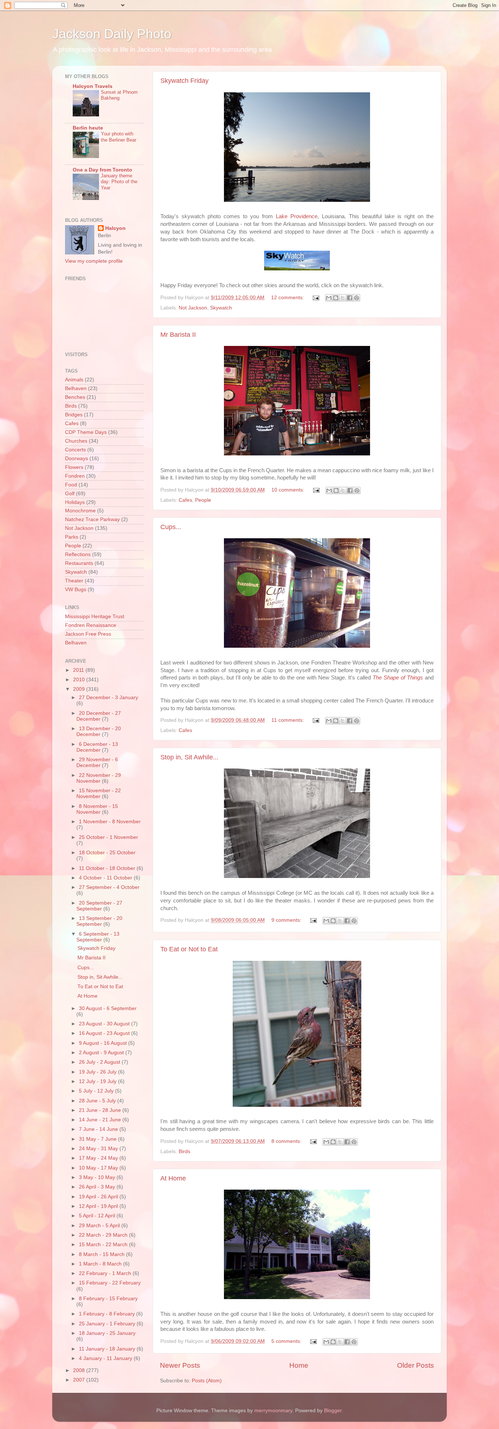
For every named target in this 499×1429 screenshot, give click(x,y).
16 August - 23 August (105, 1033)
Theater (74, 580)
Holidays (75, 502)
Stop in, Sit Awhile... (189, 757)
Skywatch (221, 308)
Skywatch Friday (184, 80)
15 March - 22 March (104, 1244)
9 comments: (287, 920)
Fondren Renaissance (90, 625)
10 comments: (288, 490)
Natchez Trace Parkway (92, 519)
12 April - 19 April (99, 1206)
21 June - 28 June (100, 1110)
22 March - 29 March (104, 1235)
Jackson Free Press (88, 634)
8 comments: (287, 1141)
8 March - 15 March (102, 1254)
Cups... (170, 527)
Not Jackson (193, 308)
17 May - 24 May (99, 1158)
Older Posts (415, 1365)
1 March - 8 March (101, 1264)
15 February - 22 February (110, 1283)
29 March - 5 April (100, 1225)
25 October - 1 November (108, 837)
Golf (70, 493)
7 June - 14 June (99, 1129)
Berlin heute (88, 128)
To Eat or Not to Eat (189, 949)
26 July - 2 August (100, 1062)
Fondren (75, 476)
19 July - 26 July (98, 1072)
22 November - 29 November (98, 778)
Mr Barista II (178, 334)
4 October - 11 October (106, 878)
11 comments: (288, 720)
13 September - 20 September (99, 921)
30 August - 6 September (108, 1008)
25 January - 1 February (108, 1323)
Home (298, 1365)
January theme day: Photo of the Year (119, 181)
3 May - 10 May (98, 1177)
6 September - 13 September (97, 937)
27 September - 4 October (109, 887)
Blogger (333, 1410)
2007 (79, 1380)
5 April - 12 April (98, 1215)
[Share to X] (342, 297)
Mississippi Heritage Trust (94, 616)
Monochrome (80, 510)
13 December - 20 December (98, 731)
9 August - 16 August (103, 1043)
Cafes (185, 500)
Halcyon (115, 228)
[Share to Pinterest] (356, 297)
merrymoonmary (273, 1410)
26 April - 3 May (98, 1187)
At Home (173, 1178)
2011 (79, 670)
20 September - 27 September (99, 906)
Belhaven (76, 388)
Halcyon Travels (93, 86)
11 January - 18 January (108, 1349)
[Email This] (328, 297)
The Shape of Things (398, 678)
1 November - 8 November (110, 821)
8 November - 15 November (97, 809)
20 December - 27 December (98, 716)
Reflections (78, 554)
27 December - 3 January (108, 697)
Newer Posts (180, 1365)
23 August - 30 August (105, 1024)
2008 (79, 1370)
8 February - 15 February (108, 1298)
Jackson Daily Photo (111, 33)
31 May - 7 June (98, 1139)
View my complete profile (94, 261)
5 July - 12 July (97, 1091)
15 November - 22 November (98, 793)
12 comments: (288, 297)
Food (71, 485)
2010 (79, 679)
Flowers (74, 467)
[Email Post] (315, 297)
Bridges (74, 414)
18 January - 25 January (107, 1333)
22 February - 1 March (106, 1273)
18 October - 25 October (107, 852)
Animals (74, 379)
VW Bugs (75, 589)
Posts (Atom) (207, 1380)
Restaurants (79, 563)
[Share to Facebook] (349, 297)
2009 (79, 689)
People (203, 500)
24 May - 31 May (99, 1148)
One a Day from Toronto (102, 170)
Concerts (75, 449)
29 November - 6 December (97, 762)
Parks (71, 537)
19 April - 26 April (99, 1196)
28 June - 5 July (98, 1100)
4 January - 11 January (106, 1358)
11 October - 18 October (108, 868)
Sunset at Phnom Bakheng (119, 95)
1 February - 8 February (107, 1314)
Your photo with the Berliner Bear (118, 137)
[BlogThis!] (335, 297)
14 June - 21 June (100, 1119)
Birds (184, 1151)
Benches (75, 397)
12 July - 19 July (98, 1081)
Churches (76, 441)
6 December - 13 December (97, 747)
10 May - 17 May (99, 1168)
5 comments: (287, 1341)
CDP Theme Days (86, 432)
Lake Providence (296, 216)
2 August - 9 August (102, 1052)
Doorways (76, 458)
